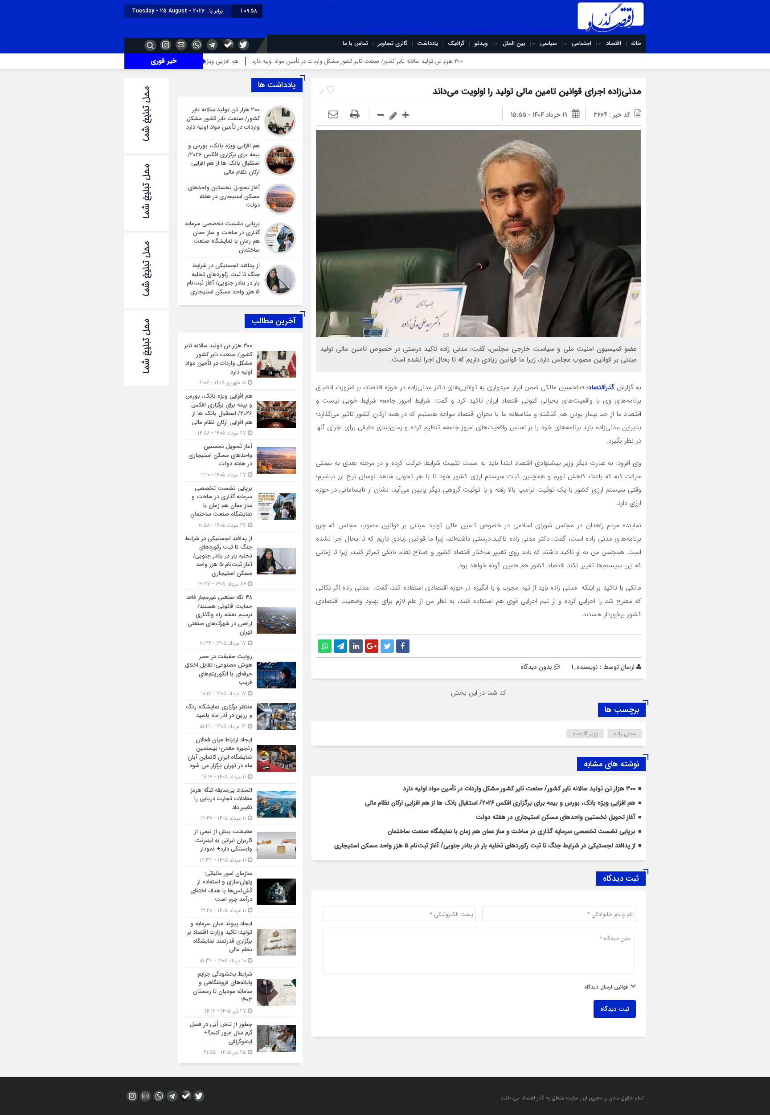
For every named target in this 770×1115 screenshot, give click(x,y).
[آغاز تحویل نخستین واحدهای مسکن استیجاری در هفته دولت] (240, 199)
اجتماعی (581, 43)
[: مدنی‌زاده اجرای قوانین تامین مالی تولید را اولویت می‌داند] (333, 115)
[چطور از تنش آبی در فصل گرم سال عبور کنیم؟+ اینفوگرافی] (240, 1037)
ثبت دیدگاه (614, 1009)
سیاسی (548, 43)
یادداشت (427, 43)
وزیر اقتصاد (585, 733)
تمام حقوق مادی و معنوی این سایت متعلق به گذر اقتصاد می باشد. (571, 1098)
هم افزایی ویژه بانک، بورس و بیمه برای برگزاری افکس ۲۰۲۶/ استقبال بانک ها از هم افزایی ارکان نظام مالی (500, 803)
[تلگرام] (211, 44)
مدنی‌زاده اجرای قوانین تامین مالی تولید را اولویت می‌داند (537, 91)
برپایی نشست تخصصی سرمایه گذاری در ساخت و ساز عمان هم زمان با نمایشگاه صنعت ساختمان (511, 831)
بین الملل (514, 43)
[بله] (226, 44)
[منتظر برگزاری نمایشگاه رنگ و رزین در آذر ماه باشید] (240, 716)
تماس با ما (355, 43)
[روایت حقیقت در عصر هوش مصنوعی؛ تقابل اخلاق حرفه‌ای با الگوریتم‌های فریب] (240, 675)
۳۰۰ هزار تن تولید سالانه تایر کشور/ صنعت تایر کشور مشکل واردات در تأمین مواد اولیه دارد (409, 61)
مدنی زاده (625, 733)
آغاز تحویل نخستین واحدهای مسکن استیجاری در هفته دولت (555, 817)
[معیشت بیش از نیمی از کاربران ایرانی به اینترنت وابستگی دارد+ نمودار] (240, 846)
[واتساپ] (195, 44)
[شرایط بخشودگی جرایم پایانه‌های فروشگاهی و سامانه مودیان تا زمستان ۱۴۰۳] (240, 992)
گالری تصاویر (392, 43)
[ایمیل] (180, 44)
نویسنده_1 (584, 667)
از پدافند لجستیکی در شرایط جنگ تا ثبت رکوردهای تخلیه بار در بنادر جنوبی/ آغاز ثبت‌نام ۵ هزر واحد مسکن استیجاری (484, 845)
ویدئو (481, 43)
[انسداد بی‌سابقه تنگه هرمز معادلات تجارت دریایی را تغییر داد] (240, 804)
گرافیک (456, 43)
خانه (636, 43)
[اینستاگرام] (164, 44)
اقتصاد (613, 43)
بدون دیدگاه (536, 667)
